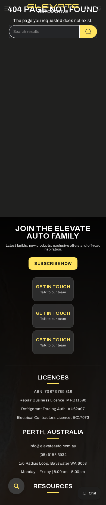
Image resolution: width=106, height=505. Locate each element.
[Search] (88, 31)
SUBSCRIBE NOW (52, 263)
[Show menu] (7, 8)
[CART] (98, 8)
